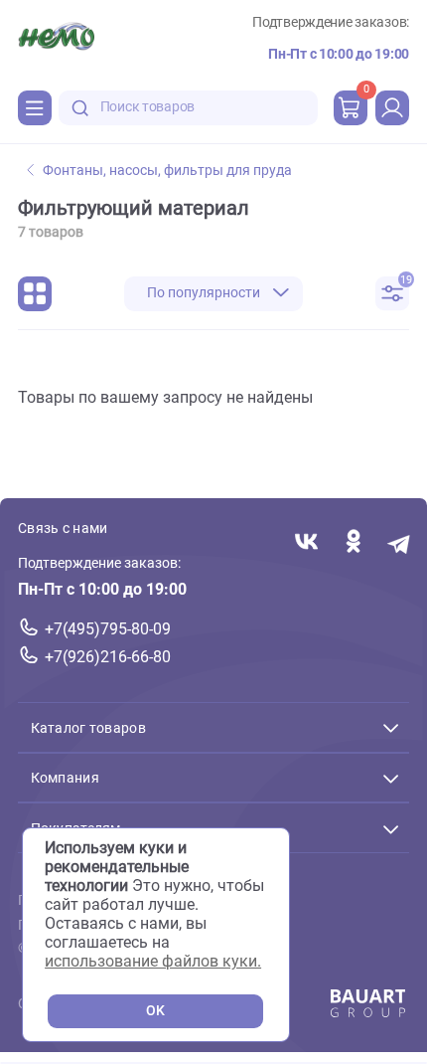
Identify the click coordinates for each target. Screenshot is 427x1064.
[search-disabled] (80, 107)
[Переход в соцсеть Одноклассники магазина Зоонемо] (353, 543)
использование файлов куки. (153, 961)
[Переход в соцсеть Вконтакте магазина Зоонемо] (306, 543)
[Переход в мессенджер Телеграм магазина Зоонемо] (399, 543)
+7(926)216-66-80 (108, 656)
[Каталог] (35, 107)
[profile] (392, 107)
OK (155, 1010)
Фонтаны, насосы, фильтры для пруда (167, 170)
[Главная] (56, 39)
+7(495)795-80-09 (108, 629)
